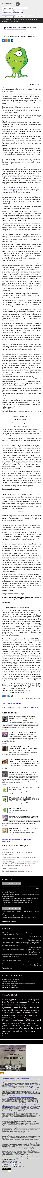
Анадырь (28, 999)
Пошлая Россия (7, 850)
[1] (14, 191)
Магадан (22, 1015)
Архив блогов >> (8, 968)
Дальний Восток (10, 1010)
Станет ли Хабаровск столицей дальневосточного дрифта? (22, 733)
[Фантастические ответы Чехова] (5, 776)
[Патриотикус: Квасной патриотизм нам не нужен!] (5, 792)
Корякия (11, 1015)
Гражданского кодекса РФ (32, 1102)
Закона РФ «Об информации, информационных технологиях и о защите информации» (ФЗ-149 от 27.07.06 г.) (20, 1106)
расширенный (31, 16)
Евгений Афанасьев (34, 940)
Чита (8, 1031)
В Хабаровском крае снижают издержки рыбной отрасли (17, 900)
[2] (20, 339)
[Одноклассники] (6, 40)
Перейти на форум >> (10, 987)
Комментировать (10, 707)
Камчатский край (13, 1012)
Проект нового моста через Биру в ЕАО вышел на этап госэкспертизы (20, 886)
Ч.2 (36, 84)
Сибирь (32, 1026)
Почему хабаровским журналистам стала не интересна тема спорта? (24, 817)
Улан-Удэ (8, 1028)
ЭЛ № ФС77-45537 (33, 1091)
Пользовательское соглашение (8, 1078)
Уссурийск (14, 1028)
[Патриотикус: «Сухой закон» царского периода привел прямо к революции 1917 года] (5, 801)
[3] (40, 429)
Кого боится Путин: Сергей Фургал (11, 960)
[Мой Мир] (9, 40)
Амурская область (15, 999)
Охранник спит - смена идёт (9, 981)
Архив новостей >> (9, 921)
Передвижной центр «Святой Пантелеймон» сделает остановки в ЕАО (20, 889)
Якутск (5, 1033)
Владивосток (34, 1002)
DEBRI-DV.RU (19, 1162)
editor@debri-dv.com (9, 1085)
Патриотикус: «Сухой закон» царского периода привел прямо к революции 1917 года (24, 799)
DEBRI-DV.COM (12, 1162)
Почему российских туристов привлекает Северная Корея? (22, 718)
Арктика (36, 1000)
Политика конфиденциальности (22, 1078)
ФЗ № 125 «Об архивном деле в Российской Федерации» (21, 1097)
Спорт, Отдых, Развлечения (11, 703)
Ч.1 (33, 84)
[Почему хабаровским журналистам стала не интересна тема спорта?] (5, 820)
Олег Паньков (36, 966)
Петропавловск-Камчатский (15, 1020)
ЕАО (21, 1010)
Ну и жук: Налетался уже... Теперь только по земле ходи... (23, 829)
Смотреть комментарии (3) (29, 707)
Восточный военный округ (14, 1005)
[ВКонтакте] (3, 40)
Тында (3, 1028)
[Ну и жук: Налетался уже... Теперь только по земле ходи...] (5, 833)
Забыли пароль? (17, 13)
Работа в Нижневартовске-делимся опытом (17, 871)
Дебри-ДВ (6, 3)
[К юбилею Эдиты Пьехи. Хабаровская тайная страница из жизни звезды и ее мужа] (5, 751)
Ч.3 (39, 84)
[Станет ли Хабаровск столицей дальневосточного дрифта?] (5, 737)
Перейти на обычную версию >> (15, 29)
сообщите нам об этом (30, 1155)
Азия (4, 999)
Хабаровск (22, 1028)
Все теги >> (6, 1036)
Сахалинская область (20, 1025)
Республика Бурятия (13, 1023)
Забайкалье (27, 1010)
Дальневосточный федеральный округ (21, 1007)
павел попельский (35, 936)
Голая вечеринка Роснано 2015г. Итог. (12, 938)
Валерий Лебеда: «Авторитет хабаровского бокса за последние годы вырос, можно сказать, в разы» (24, 761)
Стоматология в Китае (9, 868)
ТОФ (36, 1026)
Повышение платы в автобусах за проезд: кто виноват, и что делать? (20, 964)
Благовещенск (21, 1002)
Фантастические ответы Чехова (23, 772)
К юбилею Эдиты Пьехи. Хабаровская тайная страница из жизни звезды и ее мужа (23, 748)
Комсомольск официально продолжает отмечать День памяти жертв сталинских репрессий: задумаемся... (20, 955)
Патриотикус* (15, 808)
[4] (12, 550)
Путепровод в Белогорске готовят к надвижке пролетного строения (20, 915)
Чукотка (14, 1031)
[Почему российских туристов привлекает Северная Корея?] (5, 721)
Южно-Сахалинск (26, 1031)
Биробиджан (8, 1002)
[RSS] (2, 1073)
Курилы (16, 1015)
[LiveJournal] (12, 40)
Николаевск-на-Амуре (21, 1018)
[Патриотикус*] (5, 812)
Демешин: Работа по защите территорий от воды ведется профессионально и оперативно (17, 903)
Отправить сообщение (33, 1084)
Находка (11, 1018)
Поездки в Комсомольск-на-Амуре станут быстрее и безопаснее (18, 917)
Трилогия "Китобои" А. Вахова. (10, 979)
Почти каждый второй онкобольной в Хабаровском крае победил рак (20, 898)
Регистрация (6, 13)
